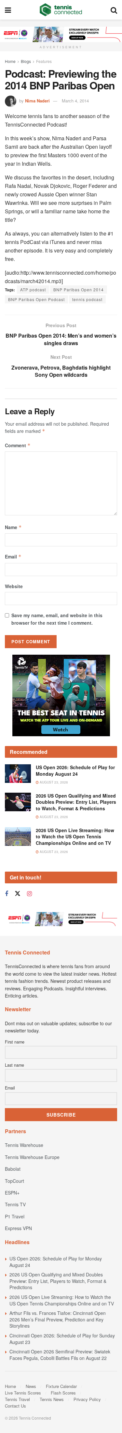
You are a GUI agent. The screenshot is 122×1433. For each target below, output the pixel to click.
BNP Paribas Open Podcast (36, 299)
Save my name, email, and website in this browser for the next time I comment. (56, 619)
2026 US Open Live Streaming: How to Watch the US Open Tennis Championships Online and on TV (75, 836)
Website (14, 586)
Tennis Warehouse (24, 1145)
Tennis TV (15, 1204)
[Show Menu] (8, 10)
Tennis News (52, 1399)
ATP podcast (33, 289)
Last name (14, 1065)
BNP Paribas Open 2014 (78, 289)
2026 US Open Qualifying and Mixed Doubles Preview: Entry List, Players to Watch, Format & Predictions (76, 802)
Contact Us (15, 1406)
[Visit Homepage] (61, 9)
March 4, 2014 (75, 101)
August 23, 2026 (53, 782)
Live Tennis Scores (23, 1393)
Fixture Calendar (61, 1386)
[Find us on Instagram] (29, 893)
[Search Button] (114, 10)
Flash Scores (63, 1393)
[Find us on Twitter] (17, 893)
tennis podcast (87, 299)
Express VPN (18, 1228)
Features (44, 61)
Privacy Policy (87, 1399)
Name (13, 527)
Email (13, 556)
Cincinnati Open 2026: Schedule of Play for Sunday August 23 (62, 1338)
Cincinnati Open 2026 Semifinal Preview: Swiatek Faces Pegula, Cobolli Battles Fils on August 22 (59, 1354)
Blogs (26, 61)
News (31, 1386)
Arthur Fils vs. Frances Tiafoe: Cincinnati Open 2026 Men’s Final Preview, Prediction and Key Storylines (57, 1319)
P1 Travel (14, 1216)
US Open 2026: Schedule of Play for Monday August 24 (75, 770)
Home (10, 61)
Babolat (12, 1169)
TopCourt (14, 1181)
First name (14, 1042)
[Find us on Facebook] (6, 893)
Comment (18, 445)
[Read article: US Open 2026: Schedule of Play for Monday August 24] (18, 773)
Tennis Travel (17, 1399)
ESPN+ (12, 1192)
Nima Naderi (37, 101)
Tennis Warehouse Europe (32, 1157)
